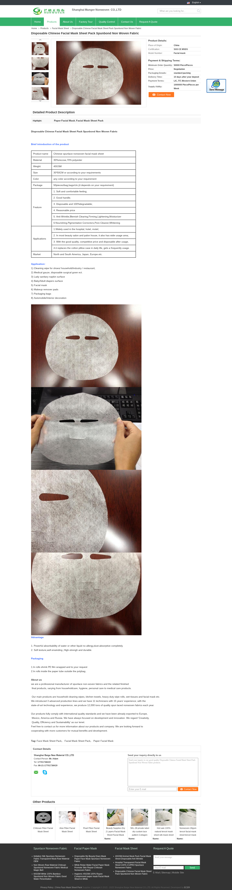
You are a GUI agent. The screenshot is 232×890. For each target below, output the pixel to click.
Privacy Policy (46, 887)
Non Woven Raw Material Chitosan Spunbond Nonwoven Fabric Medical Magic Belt (51, 867)
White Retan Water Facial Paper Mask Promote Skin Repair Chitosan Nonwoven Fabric (91, 867)
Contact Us (127, 21)
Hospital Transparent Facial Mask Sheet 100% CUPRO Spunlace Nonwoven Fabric (130, 865)
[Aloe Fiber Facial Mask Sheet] (67, 817)
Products (52, 21)
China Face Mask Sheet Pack (68, 887)
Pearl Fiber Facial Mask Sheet (91, 830)
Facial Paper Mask (85, 848)
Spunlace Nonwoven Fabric (50, 848)
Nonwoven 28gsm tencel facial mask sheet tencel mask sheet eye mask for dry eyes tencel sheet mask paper (188, 832)
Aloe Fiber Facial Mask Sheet (67, 830)
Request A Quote (148, 21)
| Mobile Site (177, 872)
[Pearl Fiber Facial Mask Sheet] (91, 817)
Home (37, 21)
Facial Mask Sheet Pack (77, 741)
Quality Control (107, 21)
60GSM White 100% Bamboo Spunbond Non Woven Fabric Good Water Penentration (50, 876)
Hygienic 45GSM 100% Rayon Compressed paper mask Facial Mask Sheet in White (91, 876)
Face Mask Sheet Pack (49, 741)
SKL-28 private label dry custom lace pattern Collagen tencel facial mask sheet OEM (139, 832)
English (195, 2)
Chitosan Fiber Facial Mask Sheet (43, 830)
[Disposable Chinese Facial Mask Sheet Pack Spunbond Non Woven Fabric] (40, 48)
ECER (187, 887)
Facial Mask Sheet (60, 28)
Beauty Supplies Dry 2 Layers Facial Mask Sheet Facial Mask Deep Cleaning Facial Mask (115, 832)
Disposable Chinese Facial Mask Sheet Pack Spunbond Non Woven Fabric (133, 872)
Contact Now (164, 94)
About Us (68, 21)
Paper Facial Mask (103, 741)
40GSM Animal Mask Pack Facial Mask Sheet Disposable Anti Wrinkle (133, 857)
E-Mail (156, 872)
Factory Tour (86, 21)
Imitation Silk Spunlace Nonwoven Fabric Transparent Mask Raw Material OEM (51, 858)
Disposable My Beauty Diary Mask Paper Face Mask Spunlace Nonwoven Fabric (92, 858)
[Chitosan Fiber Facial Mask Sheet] (43, 817)
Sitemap (165, 872)
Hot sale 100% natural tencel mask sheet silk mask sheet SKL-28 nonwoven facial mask (164, 832)
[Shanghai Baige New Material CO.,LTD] (49, 11)
